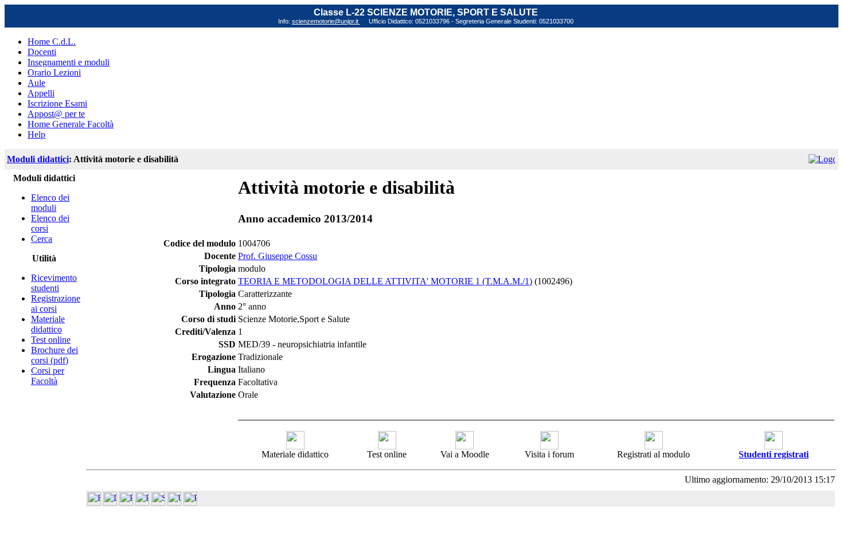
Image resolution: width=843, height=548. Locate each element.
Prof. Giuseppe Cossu (277, 256)
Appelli (41, 93)
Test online (51, 340)
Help (36, 134)
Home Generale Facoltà (71, 124)
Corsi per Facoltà (47, 376)
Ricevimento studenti (54, 283)
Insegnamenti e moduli (69, 62)
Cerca (41, 239)
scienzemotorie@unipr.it (326, 21)
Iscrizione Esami (57, 103)
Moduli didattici (38, 159)
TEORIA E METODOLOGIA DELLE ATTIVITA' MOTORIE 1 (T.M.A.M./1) (385, 281)
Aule (36, 83)
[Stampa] (190, 502)
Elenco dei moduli (50, 203)
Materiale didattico (48, 324)
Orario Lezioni (54, 72)
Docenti (42, 52)
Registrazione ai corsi (55, 303)
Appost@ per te (56, 114)
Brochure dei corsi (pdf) (54, 355)
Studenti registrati (774, 454)
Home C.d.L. (52, 41)
